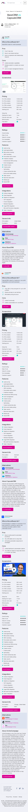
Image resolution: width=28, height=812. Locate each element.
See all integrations (7, 213)
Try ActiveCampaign (7, 776)
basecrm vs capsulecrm (16, 11)
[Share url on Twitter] (19, 788)
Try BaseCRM (6, 266)
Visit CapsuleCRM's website (9, 460)
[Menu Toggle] (25, 2)
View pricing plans (7, 125)
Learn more (5, 72)
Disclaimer (15, 796)
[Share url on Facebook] (16, 788)
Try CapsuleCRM (7, 509)
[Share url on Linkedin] (22, 788)
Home (7, 11)
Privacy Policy (9, 796)
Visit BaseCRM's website (9, 226)
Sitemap (20, 796)
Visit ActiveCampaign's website (10, 710)
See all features (6, 185)
